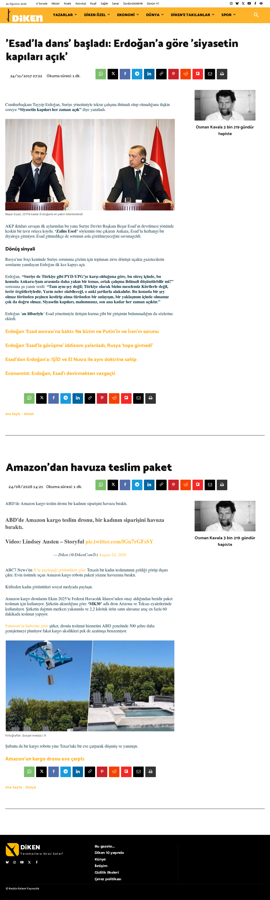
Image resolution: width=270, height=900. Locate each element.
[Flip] (197, 74)
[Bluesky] (237, 4)
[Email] (210, 74)
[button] (256, 15)
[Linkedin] (149, 74)
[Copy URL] (161, 74)
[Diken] (24, 15)
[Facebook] (255, 4)
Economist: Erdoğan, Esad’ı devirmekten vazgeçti (60, 373)
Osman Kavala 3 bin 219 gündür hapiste (225, 130)
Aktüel (29, 414)
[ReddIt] (185, 74)
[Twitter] (243, 4)
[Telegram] (137, 74)
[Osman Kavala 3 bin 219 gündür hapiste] (225, 105)
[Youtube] (249, 4)
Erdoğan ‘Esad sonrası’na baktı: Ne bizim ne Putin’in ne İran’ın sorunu (82, 332)
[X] (113, 74)
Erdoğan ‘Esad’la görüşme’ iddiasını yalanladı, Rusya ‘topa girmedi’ (79, 345)
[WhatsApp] (100, 74)
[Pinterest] (173, 74)
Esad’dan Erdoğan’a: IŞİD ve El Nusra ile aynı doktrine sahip (71, 359)
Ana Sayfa (12, 414)
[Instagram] (231, 4)
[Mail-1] (261, 4)
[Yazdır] (222, 74)
